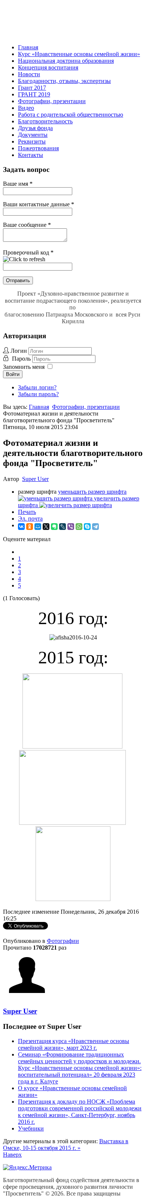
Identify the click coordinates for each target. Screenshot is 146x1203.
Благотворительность (45, 121)
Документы (33, 135)
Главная (28, 47)
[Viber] (70, 526)
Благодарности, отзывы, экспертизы (64, 81)
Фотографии (63, 941)
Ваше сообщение (27, 225)
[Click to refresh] (24, 259)
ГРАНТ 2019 (34, 94)
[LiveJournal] (62, 526)
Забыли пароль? (38, 394)
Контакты (30, 155)
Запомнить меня (24, 367)
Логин (18, 351)
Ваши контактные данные (38, 204)
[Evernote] (54, 526)
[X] (46, 526)
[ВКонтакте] (21, 526)
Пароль (22, 358)
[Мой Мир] (37, 526)
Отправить (18, 280)
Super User (35, 479)
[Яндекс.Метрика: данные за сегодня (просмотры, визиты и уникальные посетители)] (27, 1167)
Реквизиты (32, 141)
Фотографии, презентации (52, 101)
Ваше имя (18, 184)
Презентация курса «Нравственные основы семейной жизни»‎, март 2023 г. (73, 1044)
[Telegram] (95, 526)
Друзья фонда (35, 128)
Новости (29, 74)
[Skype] (87, 526)
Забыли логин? (37, 387)
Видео (26, 108)
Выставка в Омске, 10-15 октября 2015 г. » (65, 1144)
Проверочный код (28, 252)
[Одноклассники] (29, 526)
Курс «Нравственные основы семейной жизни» (79, 54)
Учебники (31, 1128)
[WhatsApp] (79, 526)
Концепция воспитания (48, 67)
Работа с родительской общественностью (70, 114)
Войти (12, 374)
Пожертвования (38, 148)
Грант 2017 (32, 87)
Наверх (12, 1154)
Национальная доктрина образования (66, 61)
